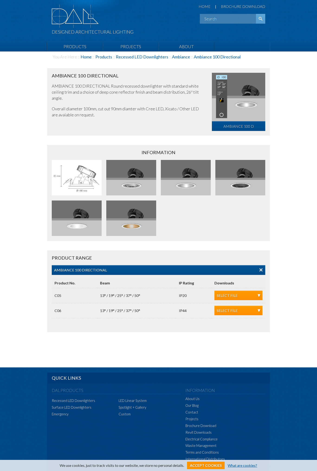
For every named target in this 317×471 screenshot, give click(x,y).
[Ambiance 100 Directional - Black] (240, 178)
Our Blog (192, 405)
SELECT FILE (227, 295)
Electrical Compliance (201, 439)
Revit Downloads (198, 432)
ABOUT (186, 46)
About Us (192, 399)
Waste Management (201, 445)
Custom (125, 414)
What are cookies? (242, 465)
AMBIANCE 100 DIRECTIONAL (80, 270)
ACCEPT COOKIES (206, 465)
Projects (191, 419)
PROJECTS (130, 46)
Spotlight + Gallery (132, 407)
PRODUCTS (75, 46)
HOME (204, 6)
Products (103, 57)
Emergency (60, 414)
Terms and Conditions (202, 452)
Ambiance (181, 57)
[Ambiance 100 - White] (77, 218)
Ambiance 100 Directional (217, 57)
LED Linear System (133, 400)
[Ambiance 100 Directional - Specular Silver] (131, 178)
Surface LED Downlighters (71, 407)
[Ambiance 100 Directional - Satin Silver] (186, 178)
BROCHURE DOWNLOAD (243, 6)
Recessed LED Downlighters (142, 57)
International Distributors (205, 459)
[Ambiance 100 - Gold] (131, 218)
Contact (191, 412)
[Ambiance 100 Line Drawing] (77, 178)
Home (86, 57)
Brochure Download (200, 425)
